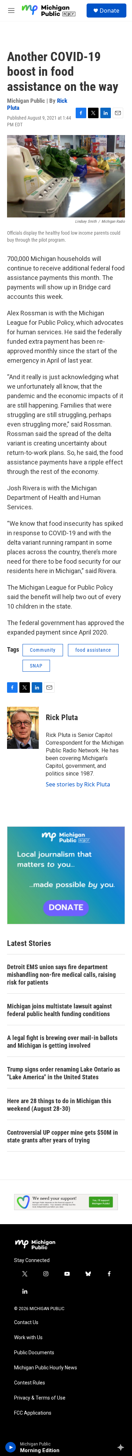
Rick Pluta (62, 717)
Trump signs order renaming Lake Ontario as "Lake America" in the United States (63, 1073)
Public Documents (34, 1352)
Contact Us (26, 1322)
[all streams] (122, 1447)
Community (43, 650)
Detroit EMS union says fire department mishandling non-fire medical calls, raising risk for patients (61, 974)
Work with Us (28, 1337)
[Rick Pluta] (23, 728)
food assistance (93, 650)
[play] (10, 1447)
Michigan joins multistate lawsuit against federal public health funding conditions (59, 1010)
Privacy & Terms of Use (39, 1398)
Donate (109, 10)
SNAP (36, 666)
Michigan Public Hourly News (45, 1367)
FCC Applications (32, 1413)
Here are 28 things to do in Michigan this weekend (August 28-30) (59, 1104)
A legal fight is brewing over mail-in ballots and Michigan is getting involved (62, 1041)
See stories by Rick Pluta (78, 784)
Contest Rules (29, 1382)
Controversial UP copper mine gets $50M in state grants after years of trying (62, 1136)
